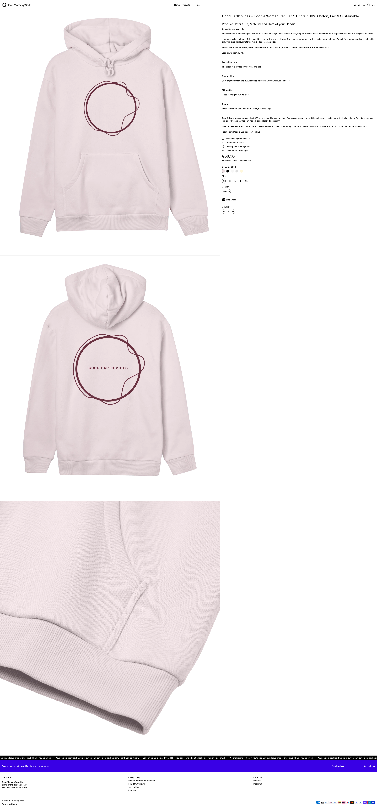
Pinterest (257, 780)
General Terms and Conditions (141, 780)
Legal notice (133, 787)
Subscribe (368, 766)
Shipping (132, 790)
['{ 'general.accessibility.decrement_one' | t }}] (224, 211)
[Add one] (233, 211)
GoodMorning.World (16, 801)
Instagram (258, 784)
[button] (368, 4)
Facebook (257, 777)
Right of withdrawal (136, 784)
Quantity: (226, 207)
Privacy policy (134, 777)
